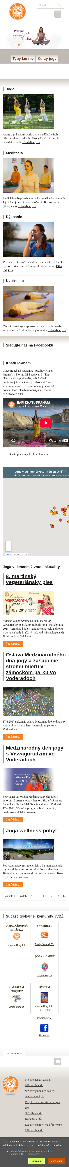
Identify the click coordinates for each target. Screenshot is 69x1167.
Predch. (23, 896)
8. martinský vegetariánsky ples (29, 579)
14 (64, 896)
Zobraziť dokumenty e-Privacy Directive (31, 1151)
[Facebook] (44, 1031)
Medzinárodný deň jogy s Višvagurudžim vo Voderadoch (34, 753)
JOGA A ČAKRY (45, 956)
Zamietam (56, 1161)
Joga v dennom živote (17, 13)
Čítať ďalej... (13, 644)
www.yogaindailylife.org (39, 1091)
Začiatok (10, 896)
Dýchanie (14, 217)
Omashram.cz (16, 1006)
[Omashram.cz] (16, 1003)
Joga (10, 89)
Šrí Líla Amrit (33, 1113)
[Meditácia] (28, 191)
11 (44, 896)
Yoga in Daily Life (17, 945)
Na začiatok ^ (14, 1053)
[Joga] (28, 128)
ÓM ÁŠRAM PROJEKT (16, 989)
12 (50, 896)
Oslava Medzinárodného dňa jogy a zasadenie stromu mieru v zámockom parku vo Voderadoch (36, 666)
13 (57, 896)
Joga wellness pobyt (31, 830)
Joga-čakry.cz (44, 975)
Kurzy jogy (47, 59)
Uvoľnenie (15, 281)
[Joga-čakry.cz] (44, 971)
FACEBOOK (44, 1018)
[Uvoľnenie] (28, 319)
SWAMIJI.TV (44, 926)
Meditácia (14, 153)
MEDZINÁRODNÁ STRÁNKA (17, 928)
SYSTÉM (44, 987)
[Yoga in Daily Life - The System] (44, 1002)
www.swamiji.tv (34, 1096)
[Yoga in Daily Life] (16, 941)
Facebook (44, 1035)
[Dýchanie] (28, 255)
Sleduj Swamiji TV (44, 944)
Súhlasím (36, 1161)
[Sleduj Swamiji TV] (44, 940)
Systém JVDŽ (33, 1119)
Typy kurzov (23, 59)
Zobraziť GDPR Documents (24, 1154)
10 (37, 896)
